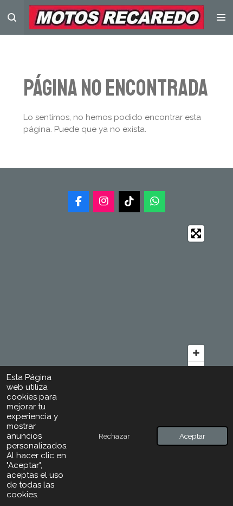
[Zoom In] (196, 353)
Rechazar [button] (114, 436)
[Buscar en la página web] (12, 17)
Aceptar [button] (192, 436)
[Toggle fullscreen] (196, 233)
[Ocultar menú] (221, 17)
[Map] (116, 301)
